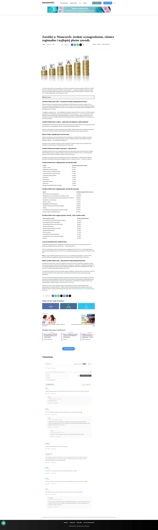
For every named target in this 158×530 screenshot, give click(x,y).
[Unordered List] (55, 372)
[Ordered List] (53, 372)
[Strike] (52, 372)
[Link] (60, 372)
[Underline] (50, 372)
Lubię (51, 303)
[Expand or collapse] (93, 97)
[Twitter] (75, 45)
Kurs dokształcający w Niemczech (66, 282)
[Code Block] (59, 372)
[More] (83, 45)
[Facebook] (72, 45)
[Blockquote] (57, 372)
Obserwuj (68, 303)
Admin (44, 44)
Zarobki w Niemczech (106, 44)
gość (55, 499)
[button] (115, 3)
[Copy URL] (70, 296)
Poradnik (98, 44)
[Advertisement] (79, 24)
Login (90, 363)
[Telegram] (64, 296)
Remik (56, 419)
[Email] (80, 45)
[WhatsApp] (78, 45)
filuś (55, 398)
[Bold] (47, 372)
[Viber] (67, 296)
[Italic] (48, 372)
